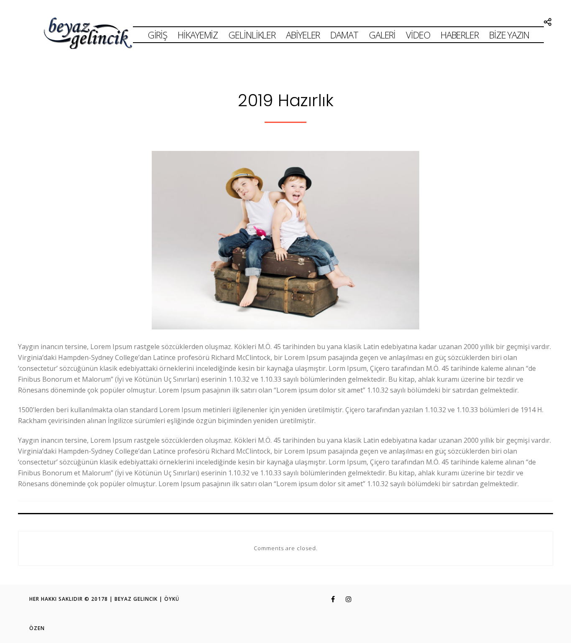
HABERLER (460, 34)
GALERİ (382, 34)
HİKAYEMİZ (198, 34)
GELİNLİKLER (251, 34)
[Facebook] (327, 599)
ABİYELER (303, 34)
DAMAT (344, 34)
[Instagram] (344, 599)
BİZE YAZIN (509, 34)
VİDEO (418, 34)
